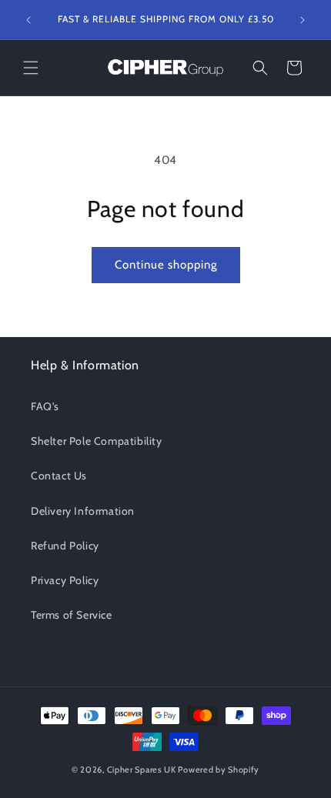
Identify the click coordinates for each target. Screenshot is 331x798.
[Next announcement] (302, 20)
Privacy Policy (65, 580)
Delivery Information (83, 511)
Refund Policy (65, 546)
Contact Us (59, 475)
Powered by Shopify (218, 769)
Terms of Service (71, 615)
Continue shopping (166, 265)
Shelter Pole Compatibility (96, 441)
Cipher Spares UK (141, 769)
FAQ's (45, 406)
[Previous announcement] (28, 20)
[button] (31, 68)
